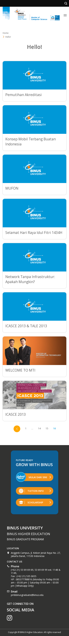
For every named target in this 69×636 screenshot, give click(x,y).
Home (6, 33)
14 (39, 428)
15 (47, 428)
